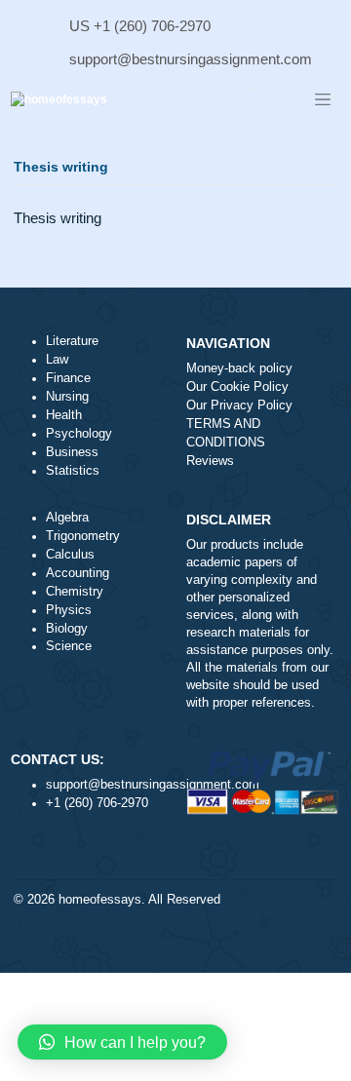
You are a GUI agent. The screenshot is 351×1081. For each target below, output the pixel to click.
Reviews (210, 461)
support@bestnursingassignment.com (190, 59)
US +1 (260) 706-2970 (140, 26)
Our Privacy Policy (239, 405)
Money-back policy (239, 368)
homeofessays (99, 900)
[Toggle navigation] (322, 100)
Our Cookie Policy (237, 387)
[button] (122, 1042)
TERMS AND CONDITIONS (225, 433)
